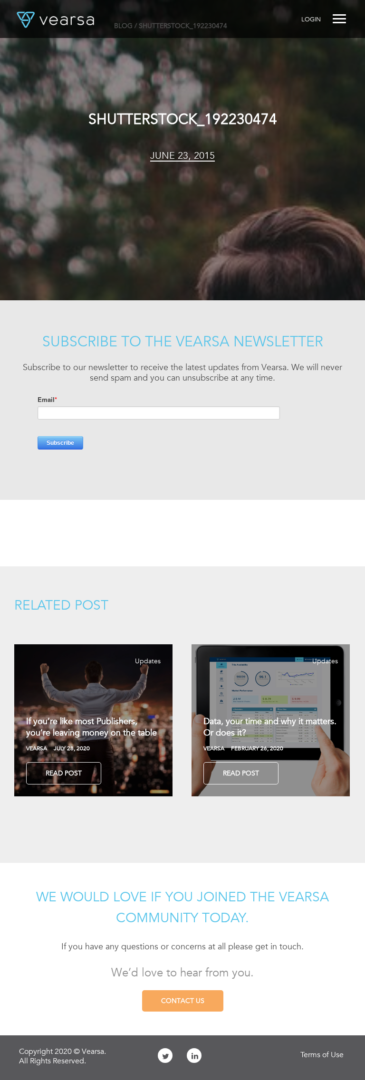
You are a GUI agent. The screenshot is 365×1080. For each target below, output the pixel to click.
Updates (148, 661)
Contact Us (182, 1000)
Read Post (64, 773)
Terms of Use (322, 1055)
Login (311, 19)
